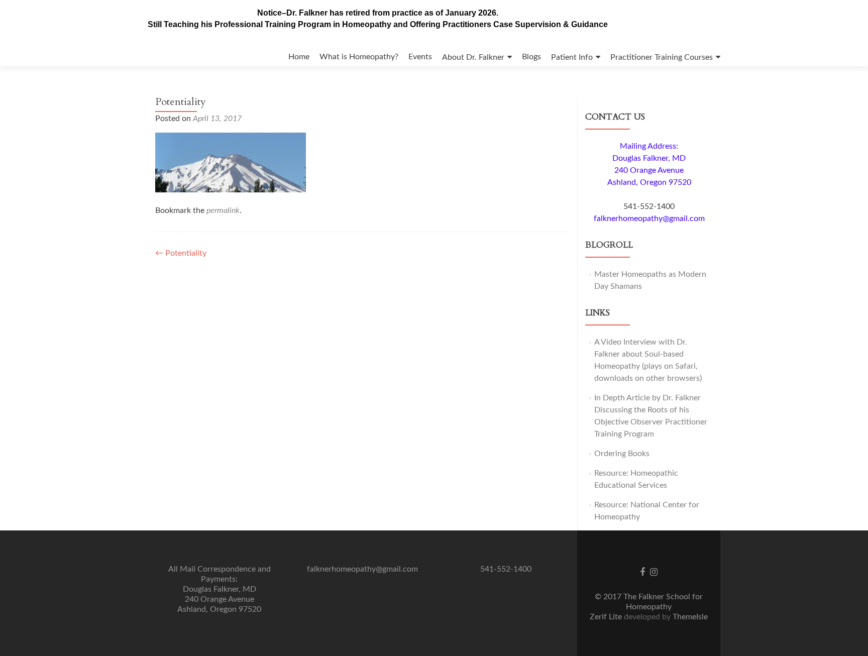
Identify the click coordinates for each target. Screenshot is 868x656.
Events (420, 57)
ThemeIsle (690, 617)
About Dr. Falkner (473, 57)
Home (298, 57)
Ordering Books (621, 454)
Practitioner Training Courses (661, 57)
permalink (223, 210)
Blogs (531, 57)
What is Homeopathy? (358, 57)
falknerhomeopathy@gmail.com (649, 218)
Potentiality (180, 253)
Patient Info (572, 57)
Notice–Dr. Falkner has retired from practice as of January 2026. (377, 13)
